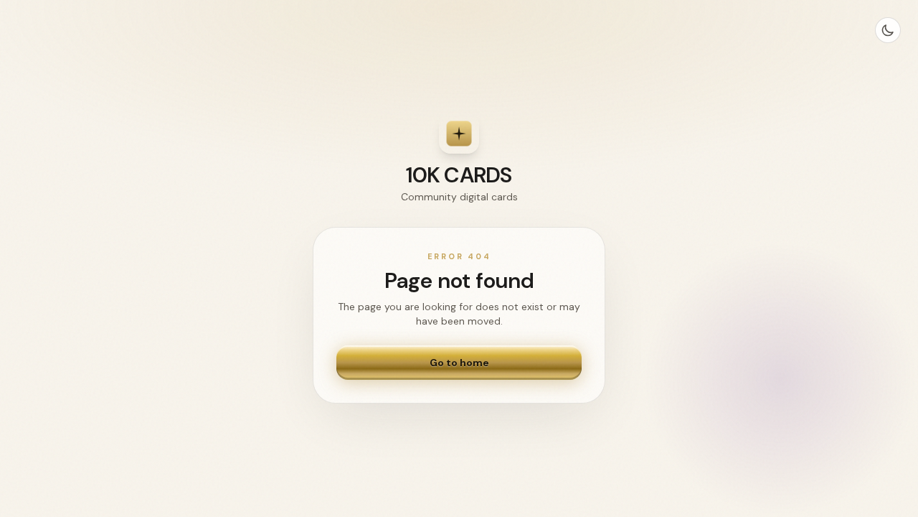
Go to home (459, 362)
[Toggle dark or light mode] (888, 30)
